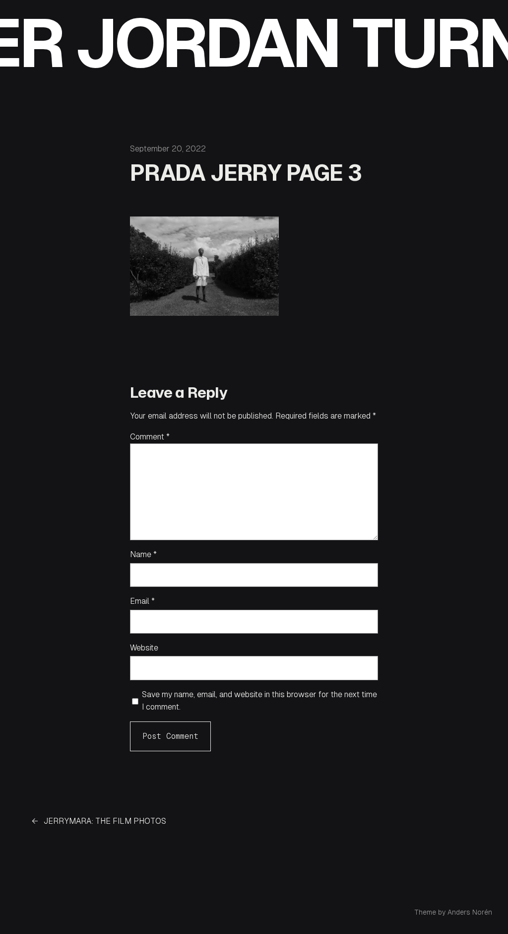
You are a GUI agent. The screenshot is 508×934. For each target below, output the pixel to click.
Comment (150, 436)
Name (143, 554)
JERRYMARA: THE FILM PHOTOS (105, 821)
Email (142, 601)
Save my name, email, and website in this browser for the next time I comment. (259, 701)
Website (144, 647)
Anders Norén (469, 912)
